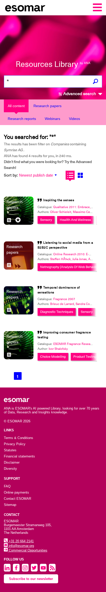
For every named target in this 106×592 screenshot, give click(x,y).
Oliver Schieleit (60, 212)
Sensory (46, 220)
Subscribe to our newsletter (31, 579)
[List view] (70, 175)
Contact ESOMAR (17, 499)
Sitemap (10, 505)
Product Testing (84, 356)
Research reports (22, 119)
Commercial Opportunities (27, 550)
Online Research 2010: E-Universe (77, 254)
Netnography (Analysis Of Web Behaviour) (70, 267)
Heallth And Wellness (75, 220)
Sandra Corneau (87, 304)
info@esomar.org (21, 546)
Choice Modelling (53, 356)
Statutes (10, 450)
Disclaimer (12, 462)
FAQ (7, 486)
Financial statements (19, 456)
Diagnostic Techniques (56, 312)
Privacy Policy (14, 444)
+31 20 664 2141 (21, 541)
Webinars (52, 119)
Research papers (47, 106)
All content (16, 106)
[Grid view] (80, 175)
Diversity (10, 469)
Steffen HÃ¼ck (60, 259)
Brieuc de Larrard (62, 304)
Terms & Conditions (18, 438)
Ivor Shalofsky (58, 349)
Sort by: (11, 175)
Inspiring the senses (58, 200)
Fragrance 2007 (64, 299)
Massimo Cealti (83, 212)
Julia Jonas (79, 259)
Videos (74, 119)
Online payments (16, 492)
